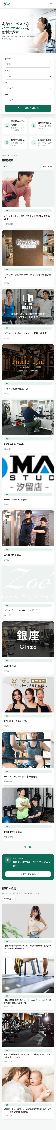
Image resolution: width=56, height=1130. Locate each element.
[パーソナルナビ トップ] (6, 4)
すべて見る (47, 166)
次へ (31, 847)
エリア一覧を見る (28, 874)
